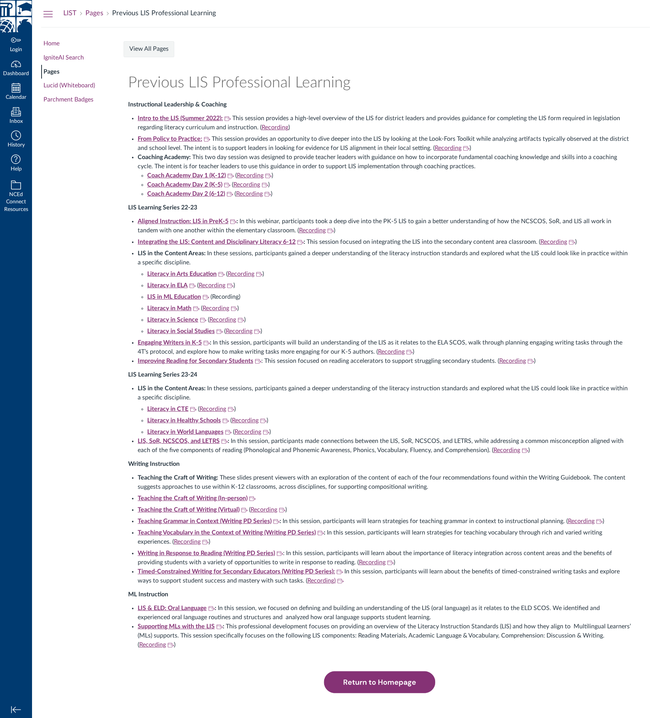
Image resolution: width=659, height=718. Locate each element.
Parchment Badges (68, 100)
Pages (51, 72)
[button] (16, 140)
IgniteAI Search (63, 58)
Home (51, 43)
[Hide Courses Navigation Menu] (48, 13)
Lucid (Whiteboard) (69, 85)
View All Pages (149, 49)
